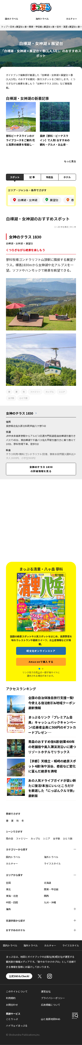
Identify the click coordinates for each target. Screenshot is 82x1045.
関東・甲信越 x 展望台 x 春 (41, 26)
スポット (15, 177)
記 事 (32, 177)
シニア (62, 391)
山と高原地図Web (50, 1019)
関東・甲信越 (51, 889)
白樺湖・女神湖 (14, 243)
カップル (50, 391)
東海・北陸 (12, 895)
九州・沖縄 (50, 902)
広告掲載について (50, 1004)
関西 (46, 895)
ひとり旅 (23, 398)
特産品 (49, 177)
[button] (39, 668)
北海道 (47, 882)
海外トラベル (42, 18)
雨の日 (9, 838)
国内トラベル (11, 18)
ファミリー (35, 391)
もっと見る (70, 161)
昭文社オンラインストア (40, 650)
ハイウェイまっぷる (16, 1025)
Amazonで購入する (41, 661)
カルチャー (71, 18)
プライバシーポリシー (53, 998)
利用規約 (11, 998)
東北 (8, 889)
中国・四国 (12, 902)
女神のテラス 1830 (25, 236)
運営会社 (46, 991)
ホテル (67, 177)
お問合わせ (12, 1004)
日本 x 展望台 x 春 (18, 26)
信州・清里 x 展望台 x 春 (68, 26)
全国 (8, 882)
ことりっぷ (12, 1019)
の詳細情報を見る (41, 469)
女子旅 (11, 398)
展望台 (29, 243)
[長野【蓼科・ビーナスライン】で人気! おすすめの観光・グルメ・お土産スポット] (55, 127)
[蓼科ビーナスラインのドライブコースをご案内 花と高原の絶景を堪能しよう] (21, 127)
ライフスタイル (52, 863)
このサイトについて (16, 991)
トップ (4, 26)
